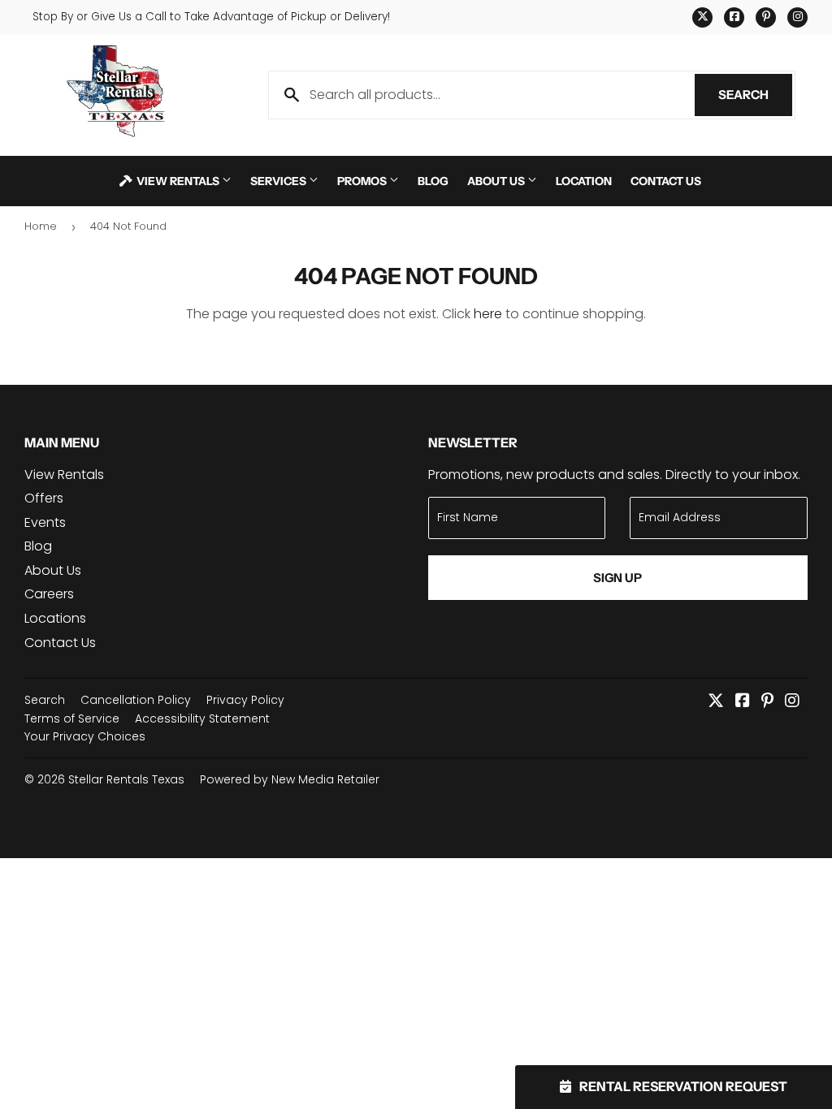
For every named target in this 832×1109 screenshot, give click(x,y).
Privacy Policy (245, 700)
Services (279, 181)
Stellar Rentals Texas (126, 779)
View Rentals (178, 181)
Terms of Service (71, 718)
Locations (55, 618)
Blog (433, 181)
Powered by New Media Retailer (289, 779)
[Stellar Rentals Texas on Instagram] (792, 702)
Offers (43, 498)
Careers (49, 594)
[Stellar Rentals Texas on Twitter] (716, 702)
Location (584, 181)
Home (40, 226)
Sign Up (617, 577)
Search (755, 94)
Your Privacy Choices (84, 736)
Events (45, 522)
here (488, 313)
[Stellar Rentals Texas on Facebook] (742, 702)
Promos (363, 181)
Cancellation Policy (135, 700)
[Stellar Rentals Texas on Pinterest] (767, 702)
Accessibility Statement (202, 718)
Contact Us (665, 181)
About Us (497, 181)
